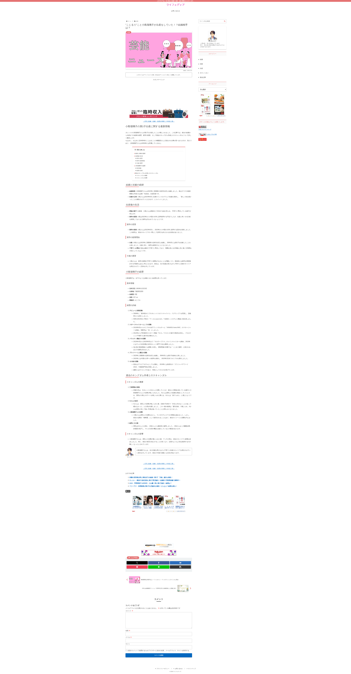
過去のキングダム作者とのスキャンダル (146, 173)
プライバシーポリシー (162, 668)
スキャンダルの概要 (142, 175)
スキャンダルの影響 (142, 178)
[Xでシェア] (137, 562)
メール (129, 637)
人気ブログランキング (204, 129)
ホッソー (213, 41)
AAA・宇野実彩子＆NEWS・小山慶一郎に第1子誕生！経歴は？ (150, 483)
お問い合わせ (179, 668)
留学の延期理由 (141, 160)
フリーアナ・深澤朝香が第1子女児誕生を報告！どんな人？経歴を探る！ (153, 486)
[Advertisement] (159, 94)
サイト (128, 644)
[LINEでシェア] (158, 567)
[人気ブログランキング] (202, 127)
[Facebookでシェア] (158, 562)
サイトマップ (192, 668)
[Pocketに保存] (137, 567)
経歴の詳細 (140, 170)
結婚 (129, 491)
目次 (138, 149)
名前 (128, 630)
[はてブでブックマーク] (180, 562)
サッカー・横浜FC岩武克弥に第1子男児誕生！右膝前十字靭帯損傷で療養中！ (155, 480)
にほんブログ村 (211, 134)
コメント (129, 611)
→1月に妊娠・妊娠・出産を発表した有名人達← (159, 463)
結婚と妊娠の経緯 (140, 153)
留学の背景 (140, 158)
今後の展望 (140, 163)
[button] (180, 567)
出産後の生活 (139, 156)
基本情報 (139, 168)
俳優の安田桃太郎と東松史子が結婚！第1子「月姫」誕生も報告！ (151, 477)
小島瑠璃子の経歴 (140, 165)
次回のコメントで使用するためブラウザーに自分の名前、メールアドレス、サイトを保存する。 (159, 650)
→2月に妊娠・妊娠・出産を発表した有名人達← (159, 121)
